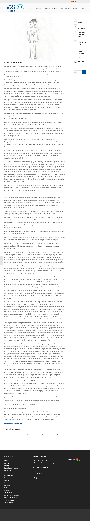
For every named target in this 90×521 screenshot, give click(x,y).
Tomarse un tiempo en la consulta (81, 34)
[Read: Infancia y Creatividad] (75, 26)
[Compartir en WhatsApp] (42, 434)
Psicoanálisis (8, 475)
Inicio (6, 460)
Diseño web (72, 459)
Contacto (7, 490)
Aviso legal (8, 493)
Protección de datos (10, 497)
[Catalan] (72, 1)
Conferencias (8, 483)
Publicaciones (9, 470)
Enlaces (7, 485)
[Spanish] (75, 1)
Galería (6, 488)
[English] (73, 1)
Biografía (7, 465)
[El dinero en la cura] (34, 39)
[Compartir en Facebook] (12, 434)
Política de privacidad (11, 495)
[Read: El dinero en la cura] (75, 20)
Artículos (7, 480)
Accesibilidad (8, 502)
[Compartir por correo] (57, 434)
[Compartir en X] (27, 434)
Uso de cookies (9, 500)
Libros (6, 478)
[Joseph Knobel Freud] (15, 8)
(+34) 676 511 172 (42, 467)
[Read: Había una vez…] (75, 61)
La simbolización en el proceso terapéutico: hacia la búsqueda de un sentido (82, 49)
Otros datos (8, 473)
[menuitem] (31, 8)
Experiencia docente (11, 468)
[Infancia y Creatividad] (1, 260)
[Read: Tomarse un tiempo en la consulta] (75, 32)
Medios (6, 463)
